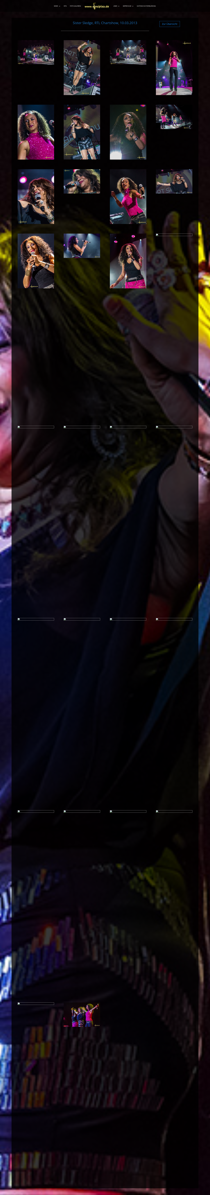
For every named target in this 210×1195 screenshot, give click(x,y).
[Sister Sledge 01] (36, 63)
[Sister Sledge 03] (128, 63)
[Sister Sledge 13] (36, 287)
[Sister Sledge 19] (128, 427)
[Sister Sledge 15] (128, 287)
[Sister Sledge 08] (174, 128)
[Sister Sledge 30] (82, 1026)
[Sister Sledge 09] (36, 223)
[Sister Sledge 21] (36, 619)
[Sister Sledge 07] (128, 159)
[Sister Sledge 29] (36, 1004)
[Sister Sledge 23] (128, 619)
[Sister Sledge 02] (82, 94)
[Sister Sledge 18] (82, 427)
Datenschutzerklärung (146, 6)
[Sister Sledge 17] (36, 427)
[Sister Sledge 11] (128, 223)
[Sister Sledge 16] (174, 235)
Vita (65, 6)
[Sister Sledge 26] (82, 812)
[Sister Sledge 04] (174, 94)
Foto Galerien (75, 6)
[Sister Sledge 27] (128, 812)
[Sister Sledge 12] (174, 192)
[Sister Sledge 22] (82, 619)
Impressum (127, 6)
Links (115, 6)
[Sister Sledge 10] (82, 192)
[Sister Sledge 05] (36, 159)
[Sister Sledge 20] (174, 427)
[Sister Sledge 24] (174, 619)
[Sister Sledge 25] (36, 812)
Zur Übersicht (169, 24)
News (56, 6)
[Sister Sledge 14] (82, 257)
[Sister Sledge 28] (174, 812)
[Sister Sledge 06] (82, 158)
